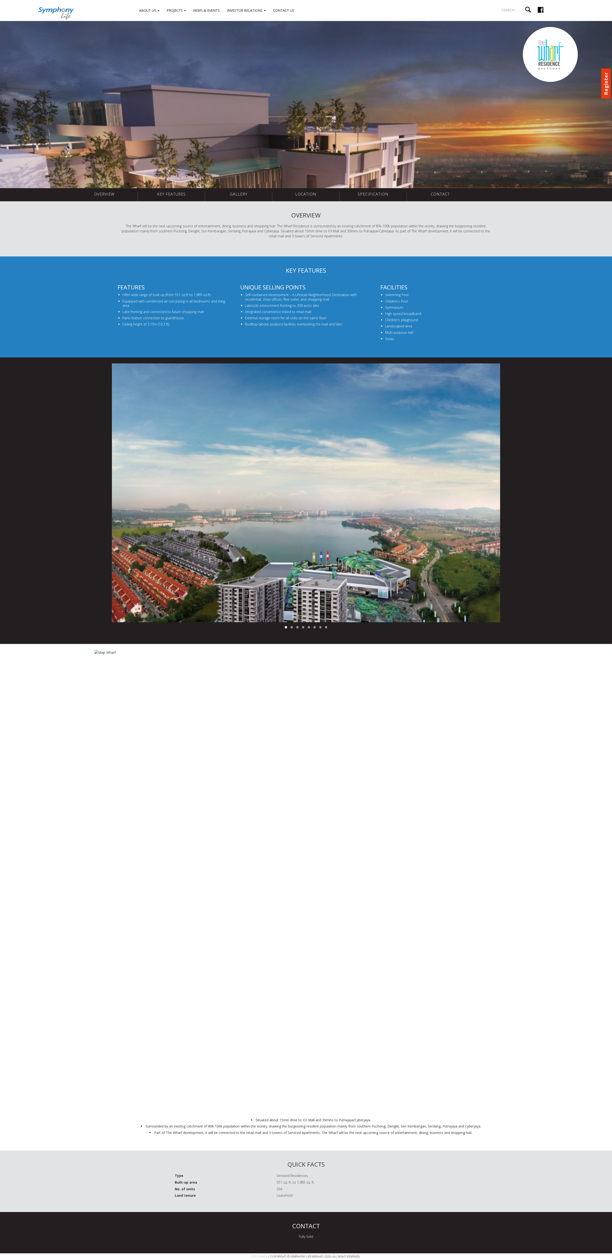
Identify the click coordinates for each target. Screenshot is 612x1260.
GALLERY (239, 194)
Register (606, 83)
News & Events (206, 10)
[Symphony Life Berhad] (56, 12)
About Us (148, 10)
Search (528, 10)
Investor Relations (245, 10)
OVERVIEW (104, 194)
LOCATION (305, 194)
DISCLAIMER (259, 1257)
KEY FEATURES (171, 194)
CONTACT (440, 194)
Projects (175, 10)
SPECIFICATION (373, 194)
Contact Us (283, 10)
